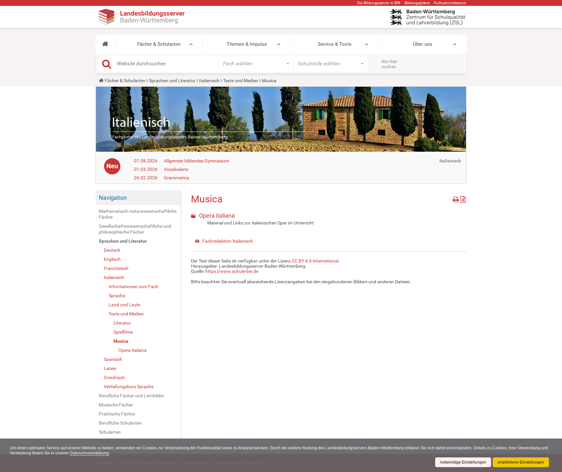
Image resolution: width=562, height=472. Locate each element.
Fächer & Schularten (159, 44)
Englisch (112, 259)
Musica (121, 341)
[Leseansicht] (463, 198)
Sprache (117, 295)
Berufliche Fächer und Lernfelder (131, 395)
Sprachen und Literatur (172, 80)
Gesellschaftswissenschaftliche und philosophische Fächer (135, 229)
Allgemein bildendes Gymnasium (196, 160)
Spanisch (113, 359)
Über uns (422, 44)
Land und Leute (124, 304)
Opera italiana (132, 350)
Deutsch (112, 250)
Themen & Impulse (247, 44)
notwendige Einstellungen (463, 462)
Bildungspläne (417, 3)
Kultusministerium (450, 3)
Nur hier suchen (389, 64)
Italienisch (209, 80)
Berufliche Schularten (120, 423)
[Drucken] (456, 198)
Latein (110, 368)
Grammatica (176, 177)
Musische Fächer (116, 404)
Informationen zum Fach (133, 286)
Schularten (110, 432)
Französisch (116, 268)
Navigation (113, 197)
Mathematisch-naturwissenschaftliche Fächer (138, 214)
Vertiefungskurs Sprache (129, 386)
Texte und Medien (240, 80)
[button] (105, 44)
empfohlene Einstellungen (521, 462)
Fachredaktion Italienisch (227, 241)
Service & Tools (335, 44)
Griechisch (114, 377)
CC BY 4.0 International (315, 260)
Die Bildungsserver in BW (378, 3)
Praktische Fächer (117, 413)
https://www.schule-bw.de (231, 271)
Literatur (122, 322)
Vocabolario (176, 169)
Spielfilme (123, 332)
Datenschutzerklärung (89, 453)
